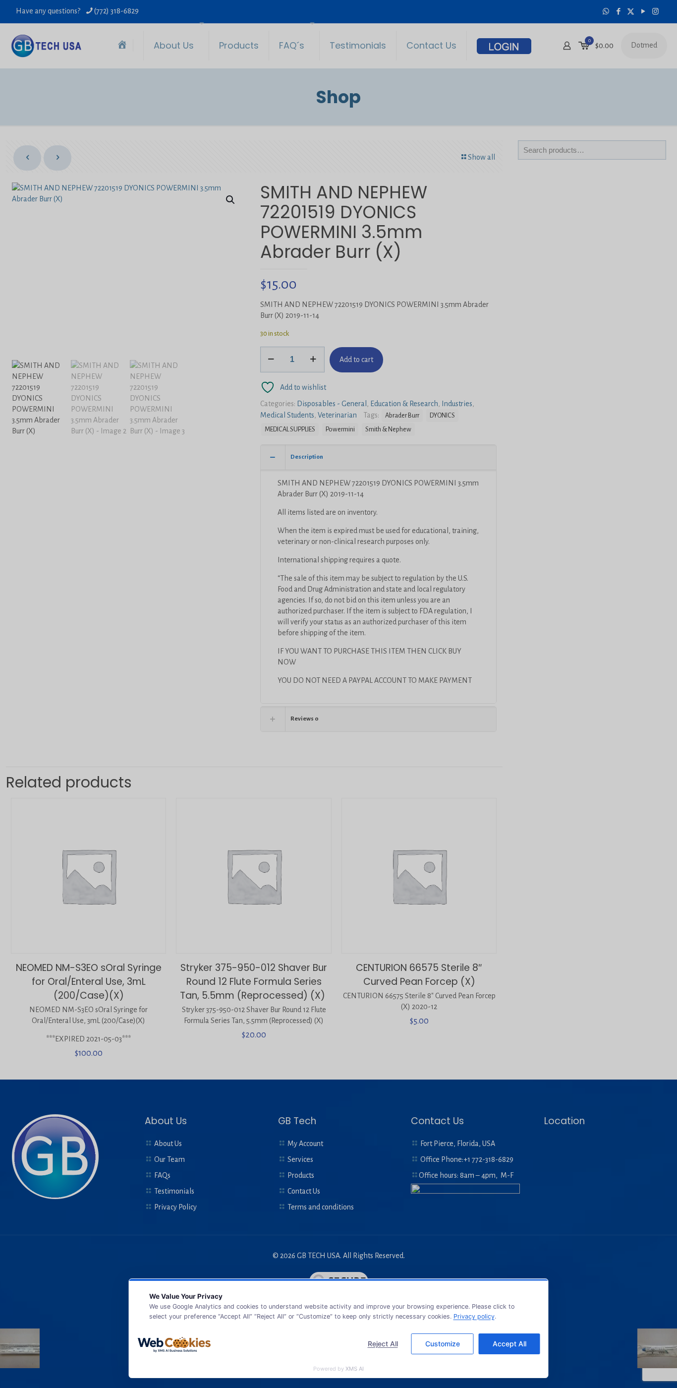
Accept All (509, 1343)
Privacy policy (474, 1316)
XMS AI (354, 1368)
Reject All (383, 1343)
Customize (442, 1343)
